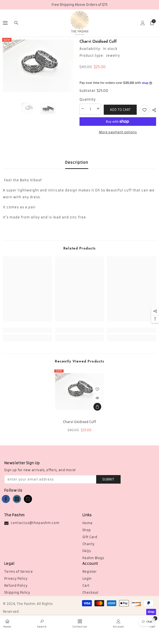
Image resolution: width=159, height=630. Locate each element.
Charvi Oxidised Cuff (79, 422)
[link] (27, 330)
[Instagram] (17, 499)
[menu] (5, 23)
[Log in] (143, 23)
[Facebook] (6, 499)
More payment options (118, 132)
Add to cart (120, 110)
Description (76, 162)
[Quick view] (97, 398)
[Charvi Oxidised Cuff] (79, 391)
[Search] (16, 23)
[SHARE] (152, 110)
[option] (38, 66)
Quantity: (88, 99)
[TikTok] (28, 499)
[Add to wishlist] (144, 110)
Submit (108, 479)
